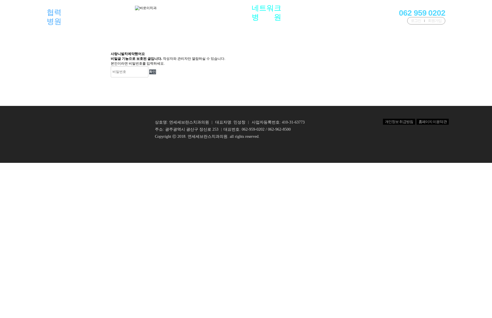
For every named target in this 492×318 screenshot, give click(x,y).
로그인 (416, 21)
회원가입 (435, 21)
